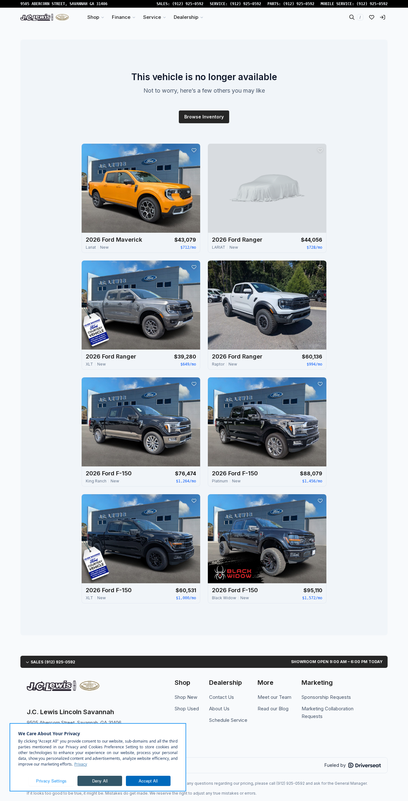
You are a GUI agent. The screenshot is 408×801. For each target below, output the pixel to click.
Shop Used (187, 709)
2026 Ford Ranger (237, 239)
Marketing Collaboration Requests (327, 712)
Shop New (186, 697)
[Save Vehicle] (193, 150)
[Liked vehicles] (372, 17)
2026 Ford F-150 (109, 473)
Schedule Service (228, 720)
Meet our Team (274, 697)
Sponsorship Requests (326, 697)
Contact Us (221, 697)
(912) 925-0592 (187, 4)
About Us (219, 709)
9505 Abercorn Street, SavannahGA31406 (63, 4)
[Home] (44, 17)
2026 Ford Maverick (114, 239)
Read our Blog (273, 709)
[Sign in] (382, 17)
